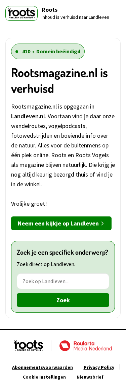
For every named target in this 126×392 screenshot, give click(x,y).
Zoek (63, 300)
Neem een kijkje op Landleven (58, 223)
